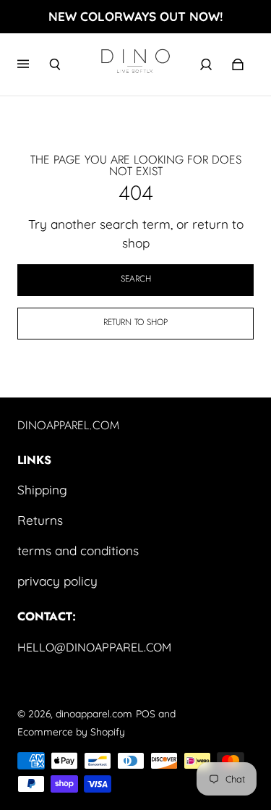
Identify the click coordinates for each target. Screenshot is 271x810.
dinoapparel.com (94, 713)
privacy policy (57, 580)
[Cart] (238, 64)
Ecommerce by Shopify (71, 731)
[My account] (206, 64)
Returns (40, 520)
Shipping (42, 489)
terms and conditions (78, 550)
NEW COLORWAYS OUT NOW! (135, 16)
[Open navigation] (33, 64)
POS (145, 713)
